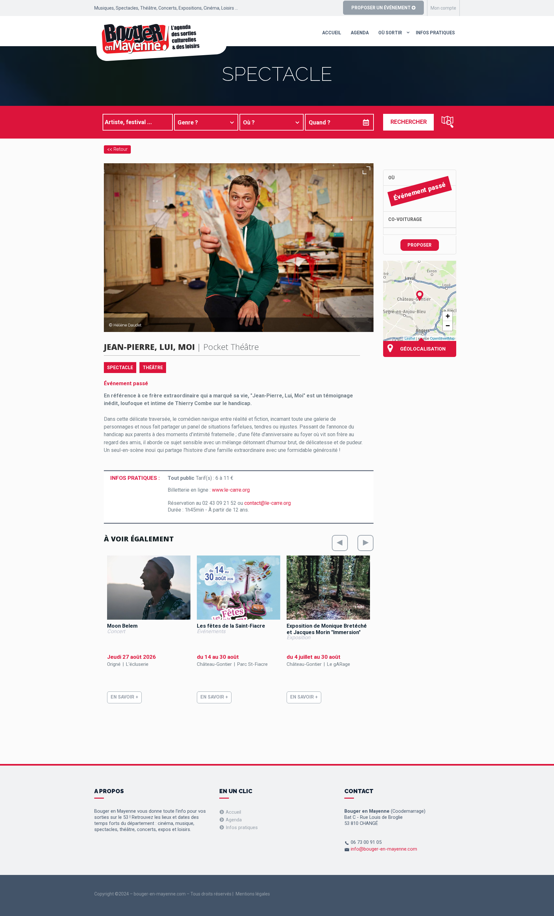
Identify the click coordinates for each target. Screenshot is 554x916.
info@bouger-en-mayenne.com (384, 849)
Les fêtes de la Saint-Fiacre (231, 626)
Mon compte (443, 8)
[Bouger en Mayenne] (160, 42)
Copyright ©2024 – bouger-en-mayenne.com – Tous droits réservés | (163, 893)
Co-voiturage (405, 219)
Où (391, 177)
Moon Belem (122, 626)
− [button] (448, 326)
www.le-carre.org (231, 490)
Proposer (419, 245)
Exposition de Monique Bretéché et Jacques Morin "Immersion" (327, 629)
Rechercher (408, 121)
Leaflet (410, 338)
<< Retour (117, 149)
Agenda (360, 32)
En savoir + (124, 697)
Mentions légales (253, 893)
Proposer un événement (381, 7)
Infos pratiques (435, 32)
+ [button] (448, 316)
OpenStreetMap (442, 338)
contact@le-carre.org (267, 503)
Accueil (331, 32)
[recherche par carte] (448, 122)
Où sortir (390, 32)
